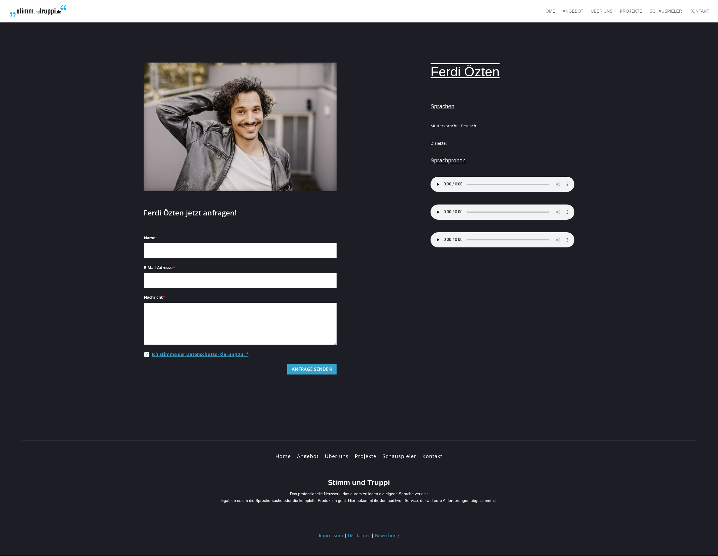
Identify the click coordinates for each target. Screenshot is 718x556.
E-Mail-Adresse (158, 267)
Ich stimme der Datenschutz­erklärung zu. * (200, 354)
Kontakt (699, 11)
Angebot (573, 11)
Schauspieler (666, 11)
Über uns (602, 11)
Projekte (631, 11)
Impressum (331, 535)
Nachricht (153, 297)
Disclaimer (359, 535)
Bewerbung (387, 535)
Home (548, 11)
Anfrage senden (312, 369)
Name (149, 237)
